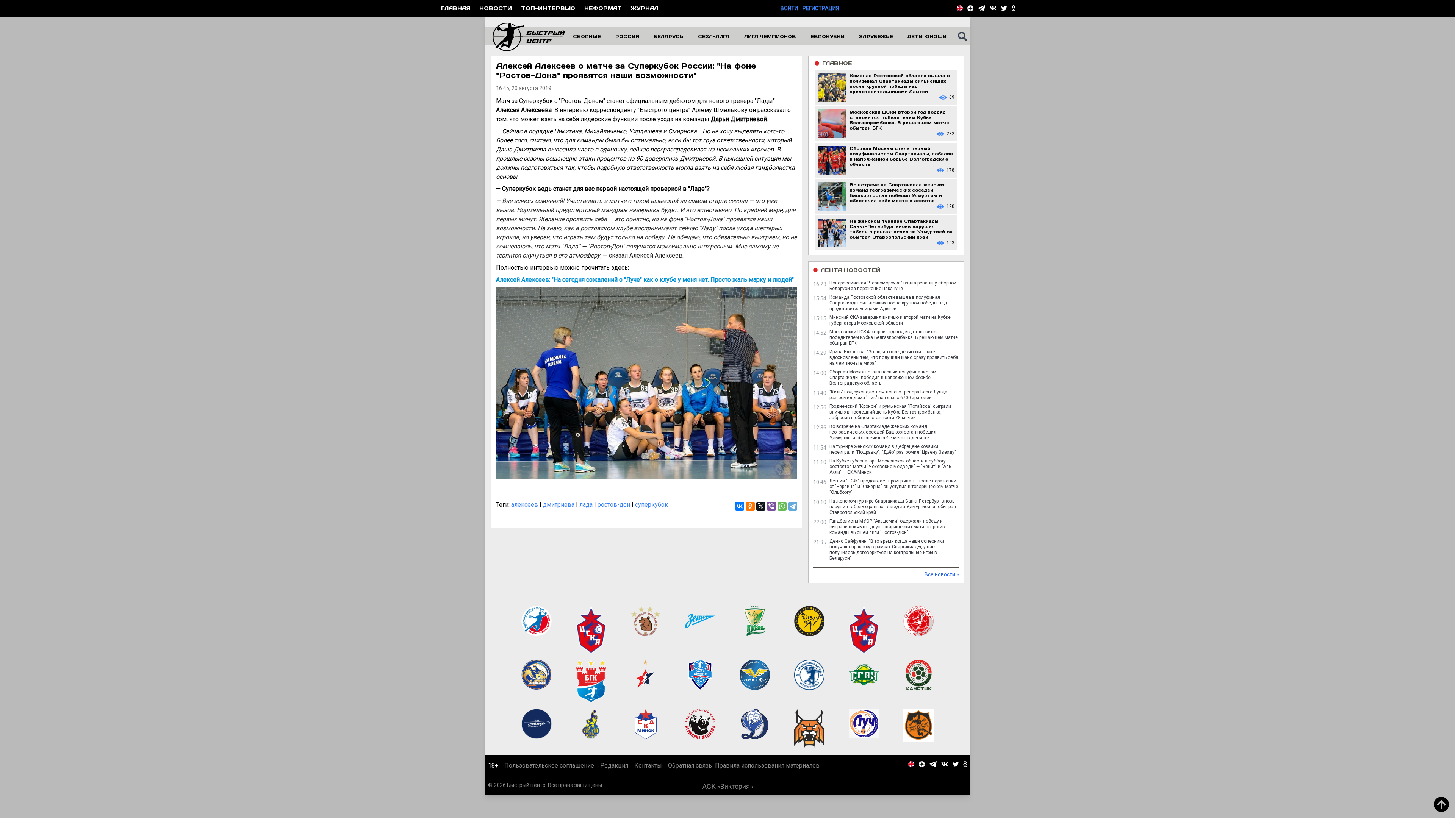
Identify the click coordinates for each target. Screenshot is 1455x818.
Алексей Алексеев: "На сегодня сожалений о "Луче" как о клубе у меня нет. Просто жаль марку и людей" (645, 279)
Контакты (648, 765)
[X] (760, 506)
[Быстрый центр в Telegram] (981, 8)
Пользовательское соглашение (549, 765)
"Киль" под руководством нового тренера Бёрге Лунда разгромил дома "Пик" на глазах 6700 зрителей (888, 394)
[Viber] (771, 506)
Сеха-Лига (713, 36)
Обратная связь (690, 765)
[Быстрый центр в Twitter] (1004, 8)
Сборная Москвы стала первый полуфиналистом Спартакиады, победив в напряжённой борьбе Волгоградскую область (882, 377)
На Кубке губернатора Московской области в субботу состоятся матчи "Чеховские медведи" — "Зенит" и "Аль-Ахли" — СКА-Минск (890, 466)
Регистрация (821, 8)
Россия (627, 36)
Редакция (614, 765)
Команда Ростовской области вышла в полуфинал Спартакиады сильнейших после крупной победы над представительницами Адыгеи (888, 303)
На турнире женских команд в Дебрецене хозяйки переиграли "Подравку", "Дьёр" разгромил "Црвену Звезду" (892, 449)
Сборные (587, 36)
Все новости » (942, 574)
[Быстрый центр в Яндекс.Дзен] (970, 8)
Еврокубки (827, 36)
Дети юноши (927, 36)
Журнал (644, 8)
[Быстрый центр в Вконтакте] (993, 8)
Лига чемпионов (770, 36)
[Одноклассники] (750, 506)
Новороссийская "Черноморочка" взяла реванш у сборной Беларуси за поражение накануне (892, 285)
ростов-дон (614, 504)
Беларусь (669, 36)
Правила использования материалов (767, 765)
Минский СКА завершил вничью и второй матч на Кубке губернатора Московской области (890, 320)
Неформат (603, 8)
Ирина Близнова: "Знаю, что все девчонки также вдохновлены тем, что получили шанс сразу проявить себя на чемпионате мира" (893, 357)
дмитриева (558, 504)
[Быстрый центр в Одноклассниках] (1013, 8)
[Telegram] (792, 506)
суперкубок (651, 504)
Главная (455, 8)
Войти (789, 8)
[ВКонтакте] (739, 506)
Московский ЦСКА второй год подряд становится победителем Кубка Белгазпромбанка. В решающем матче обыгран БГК (893, 337)
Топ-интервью (548, 8)
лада (586, 504)
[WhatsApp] (782, 506)
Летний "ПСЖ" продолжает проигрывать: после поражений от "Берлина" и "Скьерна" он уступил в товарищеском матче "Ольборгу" (893, 486)
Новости (495, 8)
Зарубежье (876, 36)
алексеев (524, 504)
